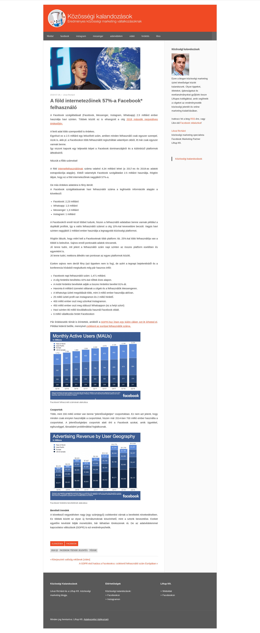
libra (158, 36)
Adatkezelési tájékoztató (96, 619)
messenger (98, 36)
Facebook (71, 544)
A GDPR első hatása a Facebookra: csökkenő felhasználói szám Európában (117, 563)
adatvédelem (116, 36)
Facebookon (113, 595)
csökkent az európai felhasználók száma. (108, 326)
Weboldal (167, 591)
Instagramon (113, 599)
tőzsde (93, 550)
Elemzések (57, 544)
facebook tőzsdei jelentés (73, 550)
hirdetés (145, 36)
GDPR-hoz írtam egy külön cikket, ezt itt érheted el (129, 322)
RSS (192, 119)
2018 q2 (54, 550)
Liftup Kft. (75, 591)
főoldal (50, 36)
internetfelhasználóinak (70, 168)
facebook (64, 36)
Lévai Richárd (69, 95)
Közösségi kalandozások (188, 158)
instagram (81, 36)
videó (132, 36)
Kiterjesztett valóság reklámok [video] (71, 559)
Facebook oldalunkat (190, 123)
